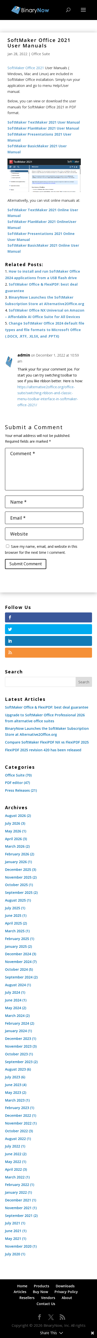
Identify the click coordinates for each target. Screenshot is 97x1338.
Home (22, 1286)
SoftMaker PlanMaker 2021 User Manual (43, 128)
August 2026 (15, 815)
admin (23, 355)
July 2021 (12, 1223)
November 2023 (18, 1046)
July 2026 (12, 823)
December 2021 (18, 1200)
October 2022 (16, 1131)
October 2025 (16, 884)
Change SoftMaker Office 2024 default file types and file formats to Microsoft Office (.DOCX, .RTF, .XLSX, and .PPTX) (44, 330)
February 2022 (17, 1184)
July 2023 (12, 1077)
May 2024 (13, 1007)
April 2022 (13, 1169)
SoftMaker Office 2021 (25, 67)
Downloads (65, 1286)
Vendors (48, 1297)
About (67, 1297)
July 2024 (12, 992)
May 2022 (13, 1161)
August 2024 (15, 984)
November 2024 (18, 961)
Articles (20, 1291)
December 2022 (18, 1115)
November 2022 (18, 1123)
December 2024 (18, 954)
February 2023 (17, 1107)
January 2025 (16, 946)
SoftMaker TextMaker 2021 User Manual (43, 122)
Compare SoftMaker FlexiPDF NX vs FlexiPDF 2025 (47, 742)
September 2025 (19, 892)
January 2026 (16, 861)
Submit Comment (25, 564)
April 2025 (13, 923)
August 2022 (15, 1138)
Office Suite (40, 53)
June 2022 (13, 1153)
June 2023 (13, 1084)
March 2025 (15, 931)
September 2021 (19, 1215)
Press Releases (17, 790)
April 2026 (13, 838)
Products (41, 1286)
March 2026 (15, 846)
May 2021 (13, 1238)
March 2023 (15, 1100)
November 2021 (18, 1207)
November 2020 (18, 1246)
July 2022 (12, 1146)
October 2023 (16, 1054)
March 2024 (15, 1015)
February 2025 (17, 938)
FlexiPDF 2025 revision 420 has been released (43, 750)
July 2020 (12, 1254)
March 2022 (15, 1177)
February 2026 (17, 854)
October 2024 (16, 969)
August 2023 (15, 1069)
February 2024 (17, 1023)
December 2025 (18, 869)
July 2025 (12, 908)
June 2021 (13, 1230)
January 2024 (16, 1030)
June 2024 (13, 1000)
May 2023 (13, 1092)
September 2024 (19, 977)
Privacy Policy (66, 1291)
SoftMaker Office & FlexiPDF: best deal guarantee (46, 707)
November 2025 (18, 877)
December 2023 (18, 1038)
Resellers (27, 1297)
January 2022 (16, 1192)
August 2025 (15, 900)
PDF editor (14, 782)
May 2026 (13, 831)
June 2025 (13, 915)
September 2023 (19, 1061)
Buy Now (40, 1291)
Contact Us (46, 1303)
